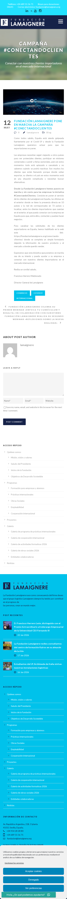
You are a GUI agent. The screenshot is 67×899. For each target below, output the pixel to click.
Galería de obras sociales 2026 (25, 550)
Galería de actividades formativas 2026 (29, 544)
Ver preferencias (33, 888)
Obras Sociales (17, 501)
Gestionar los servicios (14, 863)
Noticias (10, 563)
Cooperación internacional (23, 513)
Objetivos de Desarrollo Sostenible (27, 476)
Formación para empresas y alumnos (27, 488)
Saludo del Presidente (21, 464)
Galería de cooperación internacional (27, 538)
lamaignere (33, 132)
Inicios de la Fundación (21, 470)
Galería (10, 526)
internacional (25, 298)
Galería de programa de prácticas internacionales (33, 531)
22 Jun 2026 (23, 635)
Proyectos (11, 520)
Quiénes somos (14, 452)
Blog (48, 132)
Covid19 (38, 293)
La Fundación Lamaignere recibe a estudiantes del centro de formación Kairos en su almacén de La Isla (38, 647)
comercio (22, 293)
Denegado (33, 879)
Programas (12, 483)
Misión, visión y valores (21, 457)
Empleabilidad (17, 507)
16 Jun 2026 (23, 672)
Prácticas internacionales (22, 494)
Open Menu (60, 21)
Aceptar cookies (33, 871)
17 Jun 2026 (23, 655)
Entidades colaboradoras (22, 557)
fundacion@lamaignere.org (48, 7)
